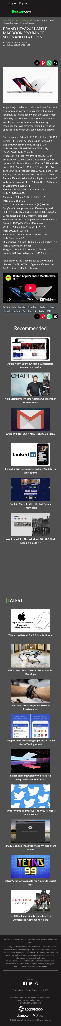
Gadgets (32, 20)
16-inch (7, 311)
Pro (24, 311)
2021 (49, 311)
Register (24, 3)
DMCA (45, 990)
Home (5, 20)
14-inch (16, 311)
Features (43, 307)
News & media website (18, 20)
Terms (28, 990)
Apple (41, 311)
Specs (52, 307)
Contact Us (36, 990)
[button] (37, 63)
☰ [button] (49, 12)
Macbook (32, 311)
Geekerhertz (32, 307)
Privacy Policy (18, 990)
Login (12, 3)
